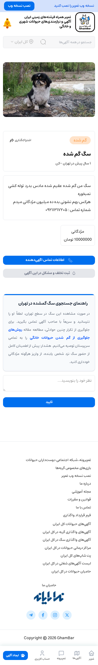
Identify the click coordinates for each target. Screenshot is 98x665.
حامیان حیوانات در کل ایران (71, 571)
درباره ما (85, 484)
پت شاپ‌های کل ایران (76, 556)
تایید (49, 402)
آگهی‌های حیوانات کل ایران (72, 524)
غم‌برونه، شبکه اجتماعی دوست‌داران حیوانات (58, 460)
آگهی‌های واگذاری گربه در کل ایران (67, 532)
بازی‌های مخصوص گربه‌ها (73, 468)
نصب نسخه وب (19, 6)
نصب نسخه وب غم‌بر (76, 476)
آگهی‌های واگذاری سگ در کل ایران (67, 540)
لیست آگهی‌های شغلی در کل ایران (67, 563)
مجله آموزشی (81, 492)
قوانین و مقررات (79, 499)
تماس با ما (83, 507)
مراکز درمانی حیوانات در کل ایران (68, 548)
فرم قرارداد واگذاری (77, 515)
